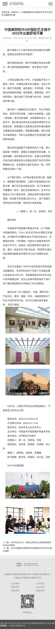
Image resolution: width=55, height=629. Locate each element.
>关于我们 (40, 583)
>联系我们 (40, 590)
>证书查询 (14, 583)
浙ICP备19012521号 (8, 623)
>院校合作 (14, 586)
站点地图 (51, 623)
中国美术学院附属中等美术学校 (27, 577)
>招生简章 (14, 590)
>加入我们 (40, 586)
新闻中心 (15, 12)
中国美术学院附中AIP (17, 625)
